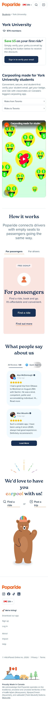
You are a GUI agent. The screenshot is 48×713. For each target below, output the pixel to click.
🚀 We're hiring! (9, 610)
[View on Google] (12, 414)
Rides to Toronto (12, 108)
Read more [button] (15, 401)
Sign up (5, 621)
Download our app (10, 615)
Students (6, 14)
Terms (42, 657)
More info (6, 697)
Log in (5, 626)
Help (4, 644)
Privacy (34, 657)
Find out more (24, 324)
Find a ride (24, 313)
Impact (5, 638)
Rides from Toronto (13, 101)
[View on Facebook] (12, 376)
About (4, 633)
